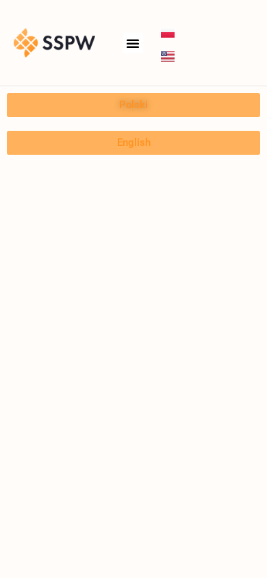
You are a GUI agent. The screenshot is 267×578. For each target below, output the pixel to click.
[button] (133, 43)
